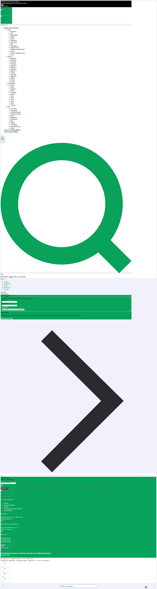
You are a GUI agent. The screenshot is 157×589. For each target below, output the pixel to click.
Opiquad (46, 560)
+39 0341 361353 (6, 541)
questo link (65, 486)
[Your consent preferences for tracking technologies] (2, 586)
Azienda (3, 3)
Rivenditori (19, 3)
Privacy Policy (12, 560)
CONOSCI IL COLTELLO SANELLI (10, 1)
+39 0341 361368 (6, 540)
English (6, 6)
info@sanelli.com (5, 538)
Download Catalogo (9, 505)
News (13, 3)
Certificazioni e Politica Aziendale (13, 508)
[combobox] (6, 5)
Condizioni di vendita (21, 560)
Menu (2, 279)
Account (3, 292)
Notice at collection (66, 586)
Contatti (24, 3)
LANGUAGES (4, 294)
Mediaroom (8, 3)
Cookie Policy (31, 560)
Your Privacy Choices (83, 586)
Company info (4, 560)
